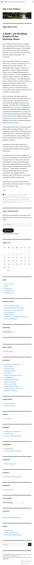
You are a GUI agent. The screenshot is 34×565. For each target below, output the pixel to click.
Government (20, 194)
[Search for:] (15, 544)
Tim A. (6, 194)
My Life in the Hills (10, 384)
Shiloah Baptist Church (11, 386)
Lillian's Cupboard (10, 382)
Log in (6, 286)
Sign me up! (8, 230)
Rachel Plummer (7, 201)
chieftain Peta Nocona (10, 118)
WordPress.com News (11, 390)
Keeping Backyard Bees (11, 379)
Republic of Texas (16, 201)
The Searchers (11, 202)
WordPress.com (9, 293)
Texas (9, 196)
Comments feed (9, 290)
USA (12, 196)
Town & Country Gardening (12, 388)
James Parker (22, 197)
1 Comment (19, 202)
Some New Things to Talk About (14, 308)
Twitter (6, 511)
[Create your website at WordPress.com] (17, 2)
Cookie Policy (6, 558)
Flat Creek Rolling (11, 9)
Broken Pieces (8, 530)
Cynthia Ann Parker (20, 107)
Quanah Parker (14, 122)
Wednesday (17, 196)
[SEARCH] (29, 544)
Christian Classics (9, 371)
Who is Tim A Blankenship (12, 535)
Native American (16, 199)
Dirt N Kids (7, 373)
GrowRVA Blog (8, 377)
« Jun (8, 270)
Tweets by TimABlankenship (12, 517)
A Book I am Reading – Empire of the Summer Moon (15, 36)
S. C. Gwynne (24, 201)
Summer (5, 196)
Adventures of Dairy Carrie (12, 364)
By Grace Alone (9, 351)
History (26, 194)
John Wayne (8, 199)
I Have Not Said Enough (11, 305)
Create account (9, 284)
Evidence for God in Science (12, 375)
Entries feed (8, 288)
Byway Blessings (9, 369)
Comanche (5, 197)
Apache (23, 196)
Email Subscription (10, 211)
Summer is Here (9, 314)
